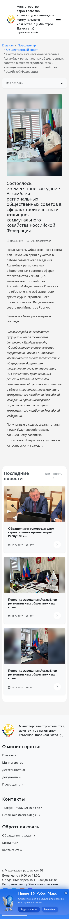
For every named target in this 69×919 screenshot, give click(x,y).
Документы (10, 777)
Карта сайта (11, 850)
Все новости (54, 474)
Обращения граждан (17, 835)
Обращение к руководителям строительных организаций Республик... (31, 532)
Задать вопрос (29, 909)
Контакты (9, 843)
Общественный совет (22, 50)
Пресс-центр (27, 45)
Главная (8, 45)
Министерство (12, 763)
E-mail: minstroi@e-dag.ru (20, 815)
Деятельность (12, 770)
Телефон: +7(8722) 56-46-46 (21, 808)
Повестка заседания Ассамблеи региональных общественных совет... (32, 603)
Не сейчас (50, 909)
